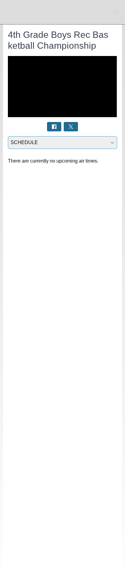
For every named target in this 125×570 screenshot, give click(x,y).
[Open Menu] (116, 12)
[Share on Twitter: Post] (71, 126)
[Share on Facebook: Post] (54, 126)
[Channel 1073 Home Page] (18, 12)
